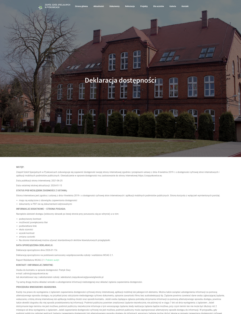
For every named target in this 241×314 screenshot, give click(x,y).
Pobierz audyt (52, 260)
